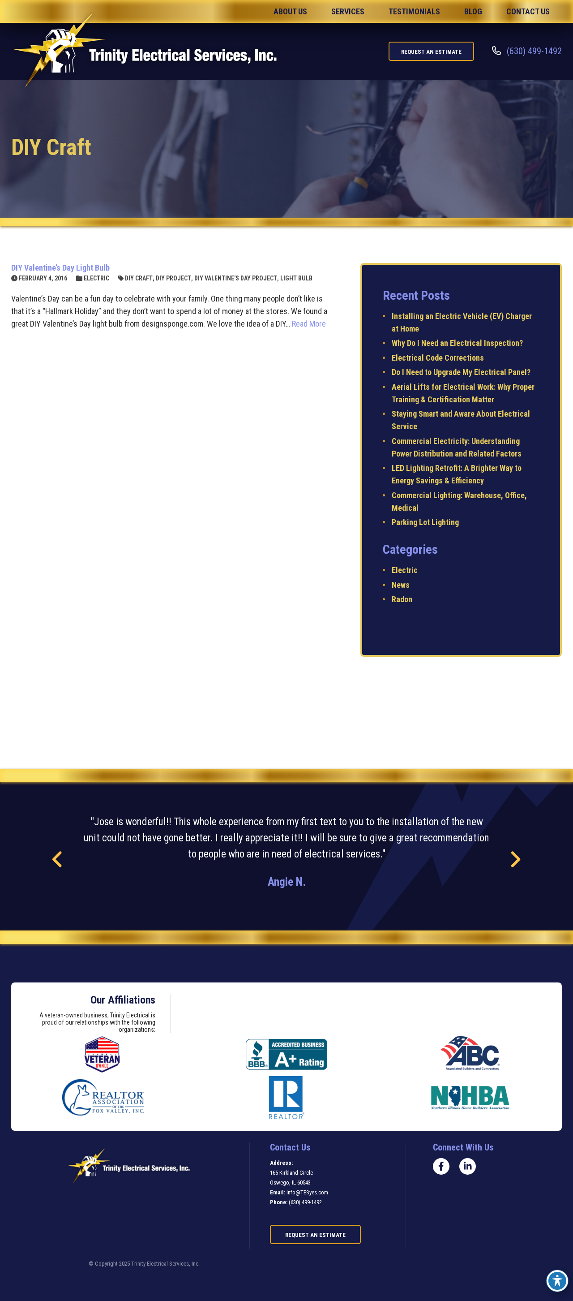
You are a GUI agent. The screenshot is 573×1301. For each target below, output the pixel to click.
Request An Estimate (431, 51)
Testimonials (414, 11)
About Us (290, 11)
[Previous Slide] (58, 859)
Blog (473, 11)
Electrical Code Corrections (438, 357)
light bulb (296, 278)
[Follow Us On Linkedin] (467, 1166)
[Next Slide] (515, 859)
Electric (96, 278)
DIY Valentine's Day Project (235, 278)
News (401, 585)
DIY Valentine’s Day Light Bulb (60, 267)
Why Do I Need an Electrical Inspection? (457, 343)
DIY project (173, 278)
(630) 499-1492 (305, 1202)
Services (347, 11)
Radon (402, 599)
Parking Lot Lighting (425, 522)
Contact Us (528, 11)
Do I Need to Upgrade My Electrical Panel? (461, 372)
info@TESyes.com (307, 1192)
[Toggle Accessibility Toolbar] (557, 1281)
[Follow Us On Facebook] (441, 1166)
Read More (309, 323)
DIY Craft (139, 278)
